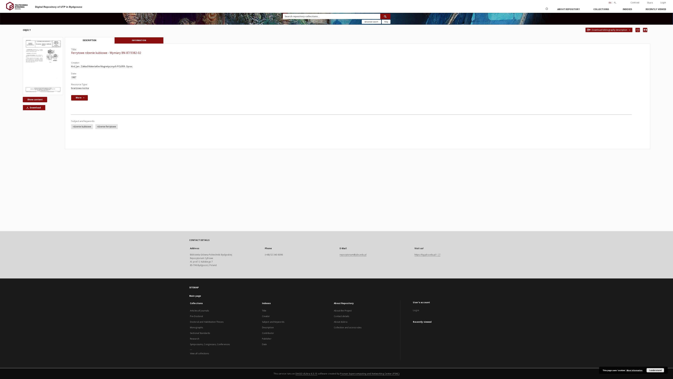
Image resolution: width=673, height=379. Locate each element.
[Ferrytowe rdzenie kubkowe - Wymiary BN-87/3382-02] (43, 66)
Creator (266, 316)
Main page (195, 295)
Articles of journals (199, 310)
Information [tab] (139, 40)
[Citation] (645, 30)
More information (635, 370)
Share (650, 2)
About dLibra (340, 321)
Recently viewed (656, 9)
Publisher (266, 338)
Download (35, 107)
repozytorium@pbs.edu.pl (353, 254)
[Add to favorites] (637, 30)
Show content (35, 99)
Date (264, 344)
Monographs (196, 327)
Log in (416, 310)
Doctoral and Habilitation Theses (206, 321)
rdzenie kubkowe (82, 126)
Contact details (341, 316)
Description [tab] (89, 40)
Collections (601, 9)
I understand (655, 370)
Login (663, 2)
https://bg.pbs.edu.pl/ (425, 254)
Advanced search (371, 22)
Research (194, 338)
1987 (73, 77)
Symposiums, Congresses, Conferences (210, 344)
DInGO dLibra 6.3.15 (306, 373)
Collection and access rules (347, 327)
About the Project (343, 310)
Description (268, 327)
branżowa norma (80, 88)
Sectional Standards (200, 333)
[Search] (385, 16)
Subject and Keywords (273, 321)
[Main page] (546, 9)
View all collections (199, 353)
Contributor (268, 333)
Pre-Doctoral (196, 316)
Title (264, 310)
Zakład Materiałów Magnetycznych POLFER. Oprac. (107, 66)
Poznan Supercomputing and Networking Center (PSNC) (369, 373)
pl (615, 3)
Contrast (635, 2)
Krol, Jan (75, 66)
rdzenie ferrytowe (106, 126)
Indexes (627, 9)
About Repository (568, 9)
